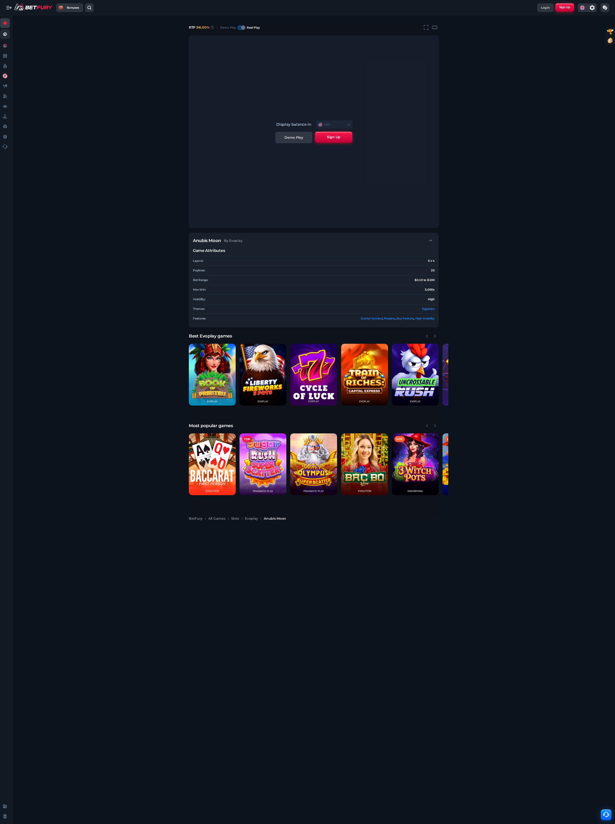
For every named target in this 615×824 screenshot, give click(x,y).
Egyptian (428, 309)
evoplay (251, 518)
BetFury (196, 518)
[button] (212, 375)
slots (235, 518)
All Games (216, 518)
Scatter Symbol (371, 318)
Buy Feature (404, 318)
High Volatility (425, 318)
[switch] (241, 27)
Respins (389, 318)
